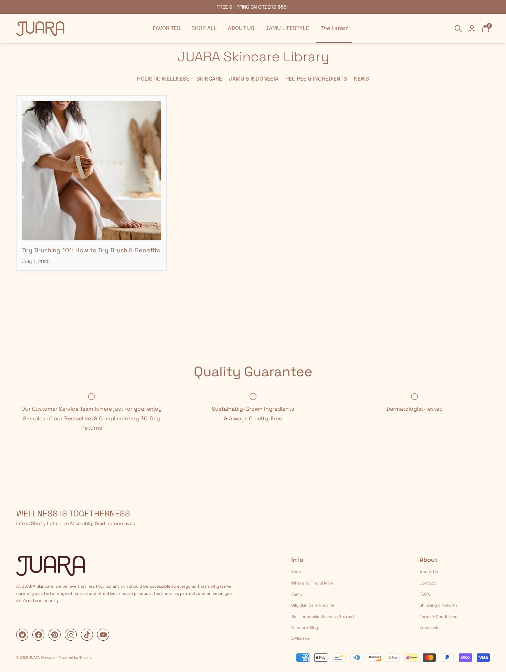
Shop (296, 572)
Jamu (296, 594)
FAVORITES (166, 28)
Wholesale (430, 627)
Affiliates (300, 639)
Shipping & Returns (438, 605)
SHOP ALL (204, 28)
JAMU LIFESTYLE (287, 28)
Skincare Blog (304, 627)
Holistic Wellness (163, 78)
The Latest (334, 28)
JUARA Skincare (42, 657)
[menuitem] (167, 28)
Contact (428, 583)
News (361, 78)
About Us (429, 572)
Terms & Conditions (438, 616)
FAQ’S (425, 594)
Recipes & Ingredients (316, 78)
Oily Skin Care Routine (312, 605)
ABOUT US (241, 28)
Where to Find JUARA (312, 583)
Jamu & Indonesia (253, 78)
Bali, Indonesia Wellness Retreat (323, 616)
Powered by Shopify (75, 657)
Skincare (209, 78)
